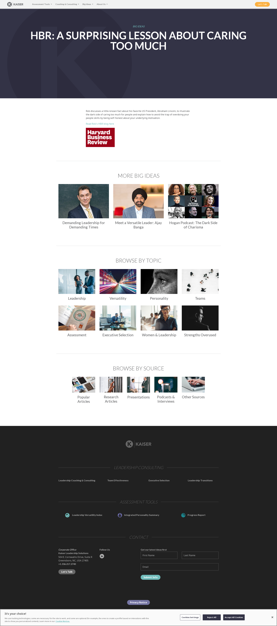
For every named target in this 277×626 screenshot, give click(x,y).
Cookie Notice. (63, 621)
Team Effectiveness (118, 480)
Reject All (211, 617)
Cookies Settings (190, 617)
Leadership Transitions (200, 480)
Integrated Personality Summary (141, 515)
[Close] (272, 617)
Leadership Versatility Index (87, 515)
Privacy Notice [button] (138, 602)
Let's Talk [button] (262, 4)
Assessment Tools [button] (41, 4)
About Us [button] (101, 4)
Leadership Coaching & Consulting (77, 480)
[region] (138, 617)
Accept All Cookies (234, 617)
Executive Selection (159, 480)
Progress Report (196, 515)
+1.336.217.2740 (67, 564)
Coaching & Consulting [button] (66, 4)
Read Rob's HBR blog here (100, 123)
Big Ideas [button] (87, 4)
